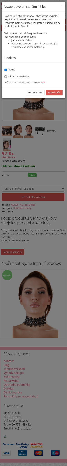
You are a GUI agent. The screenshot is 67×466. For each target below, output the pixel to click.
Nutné (11, 69)
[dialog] (33, 233)
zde (43, 82)
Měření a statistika (18, 76)
